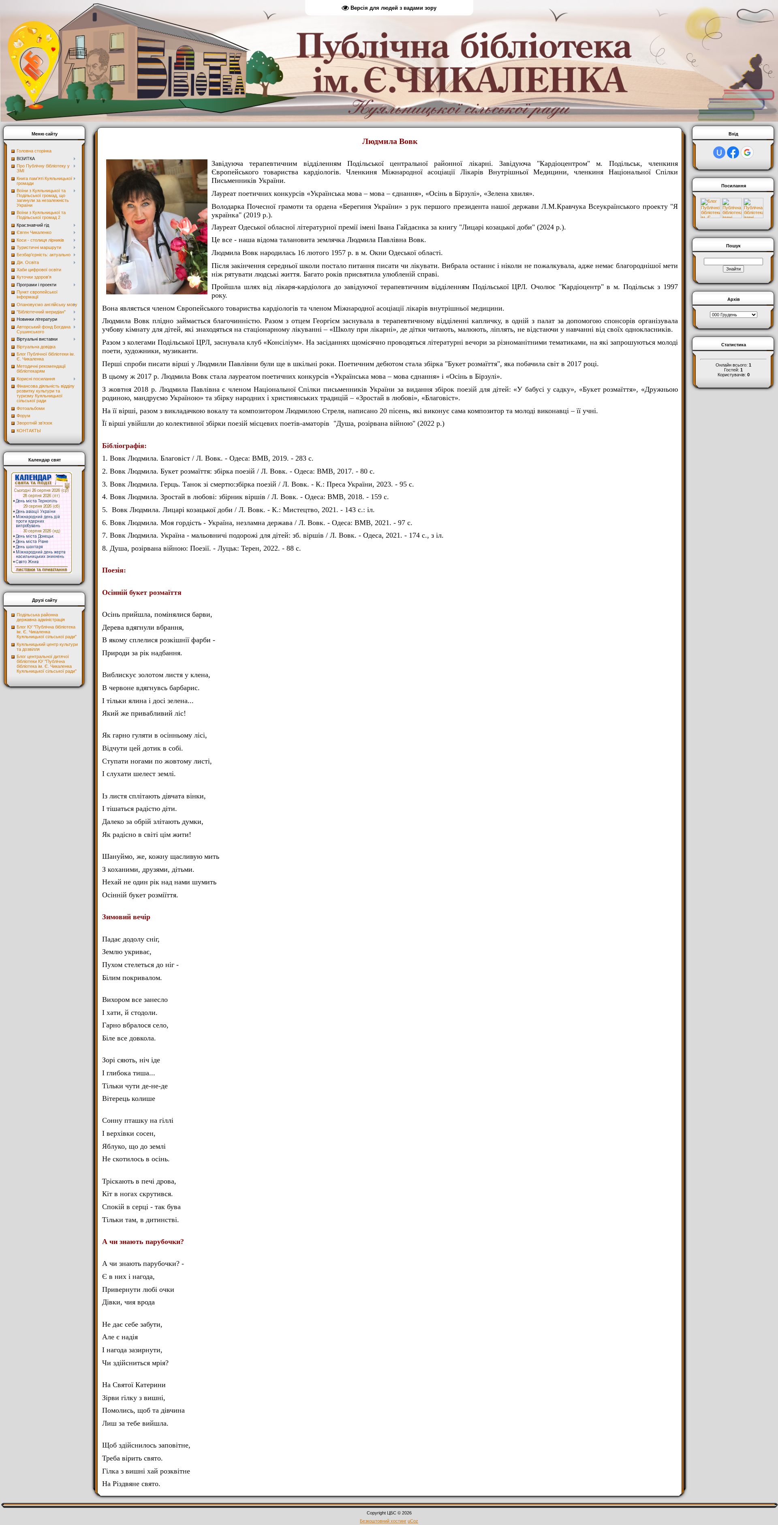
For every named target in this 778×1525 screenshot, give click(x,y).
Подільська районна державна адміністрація (41, 617)
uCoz (413, 1521)
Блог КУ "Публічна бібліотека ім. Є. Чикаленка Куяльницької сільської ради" (47, 631)
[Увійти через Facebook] (733, 152)
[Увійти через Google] (747, 152)
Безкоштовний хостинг (383, 1521)
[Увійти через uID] (719, 152)
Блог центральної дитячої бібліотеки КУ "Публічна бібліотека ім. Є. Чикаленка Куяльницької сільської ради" (47, 663)
